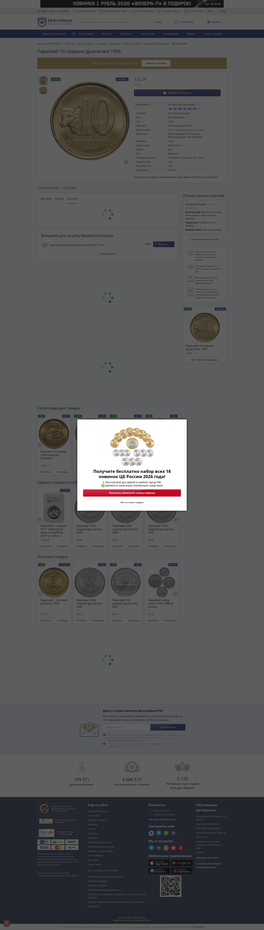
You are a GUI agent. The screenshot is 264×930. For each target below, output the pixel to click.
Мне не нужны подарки (132, 502)
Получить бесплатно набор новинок (132, 492)
